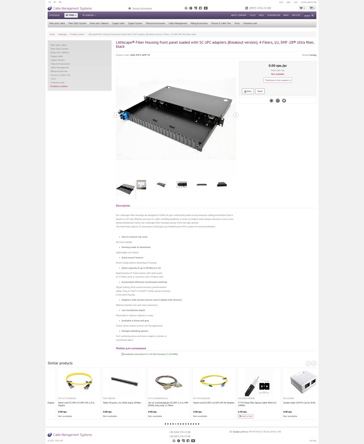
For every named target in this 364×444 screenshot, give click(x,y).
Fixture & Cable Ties (221, 23)
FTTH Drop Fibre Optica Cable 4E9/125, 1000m (248, 404)
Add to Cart (237, 416)
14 (198, 424)
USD (296, 2)
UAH (288, 2)
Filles (253, 15)
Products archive (59, 86)
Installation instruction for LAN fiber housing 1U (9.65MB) (151, 354)
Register (312, 2)
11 (191, 424)
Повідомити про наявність (278, 80)
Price (261, 15)
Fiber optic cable (57, 23)
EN (60, 2)
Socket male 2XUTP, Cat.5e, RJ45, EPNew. (294, 402)
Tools (237, 23)
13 (196, 424)
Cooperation (273, 15)
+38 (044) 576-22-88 (179, 432)
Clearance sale (250, 23)
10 (188, 424)
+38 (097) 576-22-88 (179, 436)
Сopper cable (118, 23)
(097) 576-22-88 (260, 8)
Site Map (313, 440)
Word (260, 91)
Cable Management (178, 23)
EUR (281, 2)
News (286, 15)
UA (49, 2)
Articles (296, 15)
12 (193, 424)
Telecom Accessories (155, 23)
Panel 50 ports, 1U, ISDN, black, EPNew (113, 402)
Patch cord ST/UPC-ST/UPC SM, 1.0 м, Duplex (66, 404)
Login (304, 2)
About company (238, 15)
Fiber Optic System (77, 23)
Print (249, 91)
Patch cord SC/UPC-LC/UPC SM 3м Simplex (204, 402)
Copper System (135, 23)
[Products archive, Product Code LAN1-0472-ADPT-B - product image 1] (176, 118)
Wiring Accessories (199, 23)
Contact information (142, 8)
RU (55, 2)
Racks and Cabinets (99, 23)
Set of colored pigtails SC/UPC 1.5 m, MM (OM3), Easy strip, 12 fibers (158, 404)
